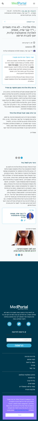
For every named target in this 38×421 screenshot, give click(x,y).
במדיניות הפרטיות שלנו (21, 410)
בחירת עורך (31, 381)
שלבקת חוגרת (30, 389)
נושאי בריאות (30, 362)
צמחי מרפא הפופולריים (27, 386)
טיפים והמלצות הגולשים (27, 375)
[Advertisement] (19, 281)
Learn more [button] (10, 410)
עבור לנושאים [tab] (31, 22)
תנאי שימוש (31, 359)
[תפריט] (34, 4)
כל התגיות (31, 378)
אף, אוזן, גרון (25, 11)
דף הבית (33, 11)
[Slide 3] (16, 158)
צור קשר (32, 368)
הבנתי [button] (19, 415)
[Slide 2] (19, 158)
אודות (33, 365)
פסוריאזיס (31, 384)
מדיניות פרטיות (30, 356)
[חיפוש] (2, 3)
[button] (19, 345)
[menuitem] (2, 3)
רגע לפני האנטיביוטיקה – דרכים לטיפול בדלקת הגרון (25, 250)
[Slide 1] (22, 158)
